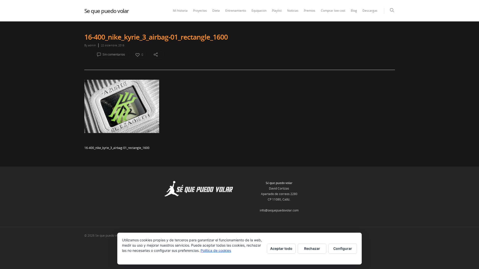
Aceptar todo (281, 248)
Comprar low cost (333, 10)
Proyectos (200, 10)
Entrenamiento (235, 10)
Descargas (369, 10)
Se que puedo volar (106, 10)
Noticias (292, 10)
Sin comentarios (113, 54)
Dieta (216, 10)
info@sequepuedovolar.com (279, 210)
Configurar (342, 248)
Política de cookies (216, 250)
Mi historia (180, 10)
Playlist (277, 10)
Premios (309, 10)
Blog (354, 10)
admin (92, 45)
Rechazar (312, 248)
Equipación (258, 10)
